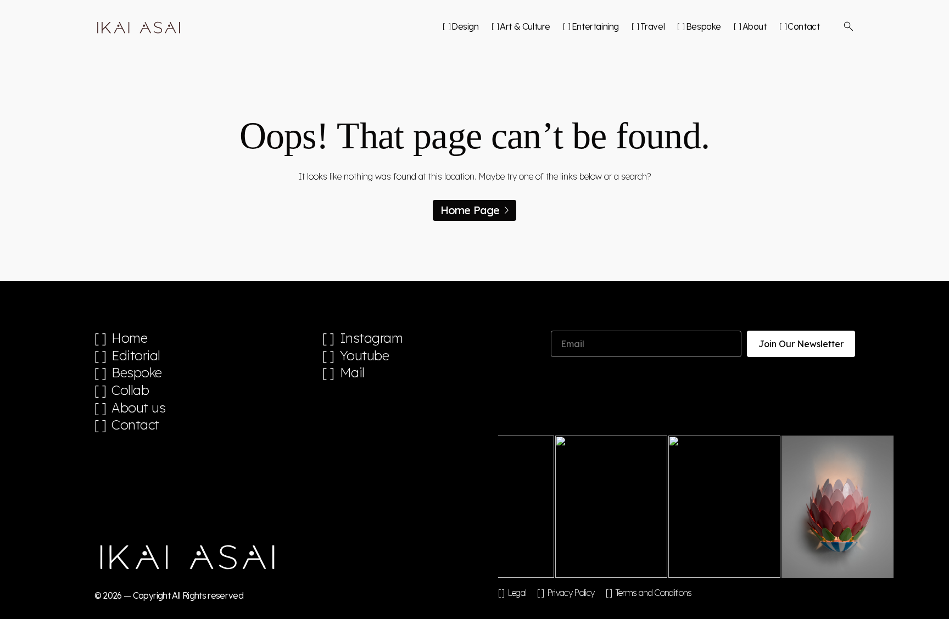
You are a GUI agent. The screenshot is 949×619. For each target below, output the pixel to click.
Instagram (371, 338)
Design (464, 26)
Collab (130, 390)
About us (138, 407)
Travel (652, 26)
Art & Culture (525, 26)
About (755, 26)
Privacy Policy (570, 592)
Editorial (135, 355)
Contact (803, 26)
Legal (517, 592)
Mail (352, 372)
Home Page (470, 210)
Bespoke (703, 26)
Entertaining (595, 26)
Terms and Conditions (653, 592)
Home (129, 338)
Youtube (364, 355)
